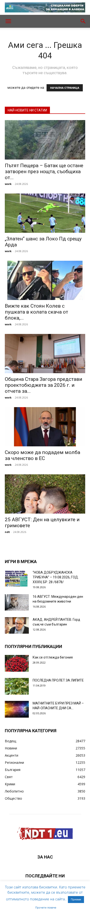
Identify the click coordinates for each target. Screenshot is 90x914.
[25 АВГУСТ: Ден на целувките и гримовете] (45, 494)
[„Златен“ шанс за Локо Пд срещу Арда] (45, 213)
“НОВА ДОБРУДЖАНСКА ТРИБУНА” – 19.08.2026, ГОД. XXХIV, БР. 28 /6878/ (56, 577)
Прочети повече (45, 907)
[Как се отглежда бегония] (17, 663)
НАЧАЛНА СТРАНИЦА (64, 87)
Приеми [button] (76, 899)
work (8, 184)
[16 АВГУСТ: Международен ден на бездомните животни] (17, 602)
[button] (8, 21)
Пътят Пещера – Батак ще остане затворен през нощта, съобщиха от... (44, 171)
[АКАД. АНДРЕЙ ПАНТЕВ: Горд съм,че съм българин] (17, 625)
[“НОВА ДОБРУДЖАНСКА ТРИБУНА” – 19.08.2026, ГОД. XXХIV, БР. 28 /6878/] (17, 578)
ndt (7, 532)
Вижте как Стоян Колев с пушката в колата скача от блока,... (36, 312)
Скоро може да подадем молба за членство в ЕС (42, 455)
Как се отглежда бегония (53, 657)
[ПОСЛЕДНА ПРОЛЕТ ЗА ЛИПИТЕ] (17, 686)
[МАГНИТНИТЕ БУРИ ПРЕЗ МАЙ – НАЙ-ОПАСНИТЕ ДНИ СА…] (17, 709)
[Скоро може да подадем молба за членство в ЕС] (45, 426)
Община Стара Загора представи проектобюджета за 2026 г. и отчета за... (43, 385)
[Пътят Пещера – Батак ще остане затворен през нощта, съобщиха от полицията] (45, 140)
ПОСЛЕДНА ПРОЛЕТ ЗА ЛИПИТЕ (58, 680)
